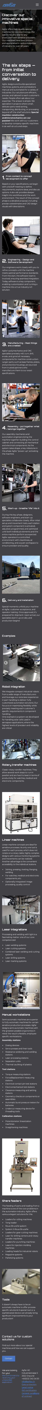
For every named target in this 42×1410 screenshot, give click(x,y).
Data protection (29, 1384)
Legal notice (27, 1387)
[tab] (17, 679)
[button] (37, 4)
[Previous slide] (6, 663)
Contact (8, 1358)
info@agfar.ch (28, 1381)
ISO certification (29, 1390)
